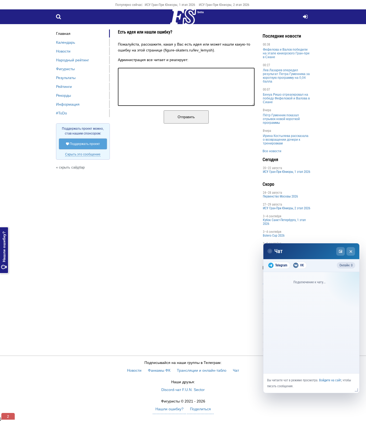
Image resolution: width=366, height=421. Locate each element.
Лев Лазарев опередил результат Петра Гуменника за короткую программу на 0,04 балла (286, 75)
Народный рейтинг (72, 60)
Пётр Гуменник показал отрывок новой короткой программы (281, 119)
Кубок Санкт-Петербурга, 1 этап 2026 (284, 222)
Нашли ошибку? (4, 250)
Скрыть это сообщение (82, 154)
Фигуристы (65, 69)
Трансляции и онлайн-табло (201, 370)
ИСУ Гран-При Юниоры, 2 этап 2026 (224, 5)
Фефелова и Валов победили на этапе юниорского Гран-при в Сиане (286, 53)
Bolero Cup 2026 (274, 235)
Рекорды (63, 95)
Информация (68, 104)
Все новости (272, 151)
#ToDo (61, 113)
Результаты (66, 78)
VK (302, 265)
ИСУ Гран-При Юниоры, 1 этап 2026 (170, 5)
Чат (236, 370)
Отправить (186, 117)
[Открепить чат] (340, 251)
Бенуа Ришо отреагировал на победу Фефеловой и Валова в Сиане (286, 98)
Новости (63, 51)
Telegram (281, 265)
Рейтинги (64, 86)
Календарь (65, 42)
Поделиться (200, 409)
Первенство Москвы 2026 (280, 196)
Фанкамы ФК (159, 370)
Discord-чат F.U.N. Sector (183, 390)
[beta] (183, 19)
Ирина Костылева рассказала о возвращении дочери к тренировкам (285, 139)
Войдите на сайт (330, 380)
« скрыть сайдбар (70, 167)
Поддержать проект (83, 144)
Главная (63, 33)
